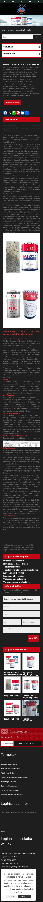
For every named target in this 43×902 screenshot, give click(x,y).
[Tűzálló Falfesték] (12, 708)
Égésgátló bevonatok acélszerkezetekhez (31, 674)
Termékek (11, 30)
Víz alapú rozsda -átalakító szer (17, 582)
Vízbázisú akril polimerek (14, 579)
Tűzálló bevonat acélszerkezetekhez (13, 673)
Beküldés (33, 638)
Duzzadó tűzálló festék (23, 30)
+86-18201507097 (12, 863)
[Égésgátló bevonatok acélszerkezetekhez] (31, 661)
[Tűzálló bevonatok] (31, 708)
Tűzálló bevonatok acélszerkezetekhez (20, 570)
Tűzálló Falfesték (11, 719)
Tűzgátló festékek (12, 696)
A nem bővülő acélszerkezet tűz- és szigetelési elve (19, 812)
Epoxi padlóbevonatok (13, 576)
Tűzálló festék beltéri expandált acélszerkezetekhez (31, 697)
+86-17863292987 (9, 860)
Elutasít (11, 897)
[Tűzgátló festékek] (12, 685)
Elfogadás (24, 897)
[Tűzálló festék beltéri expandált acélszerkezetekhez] (31, 685)
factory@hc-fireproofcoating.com (17, 867)
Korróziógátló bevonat (13, 573)
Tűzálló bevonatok (27, 720)
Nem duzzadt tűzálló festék (15, 564)
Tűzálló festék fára (11, 567)
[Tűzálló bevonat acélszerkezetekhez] (12, 661)
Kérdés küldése (12, 103)
